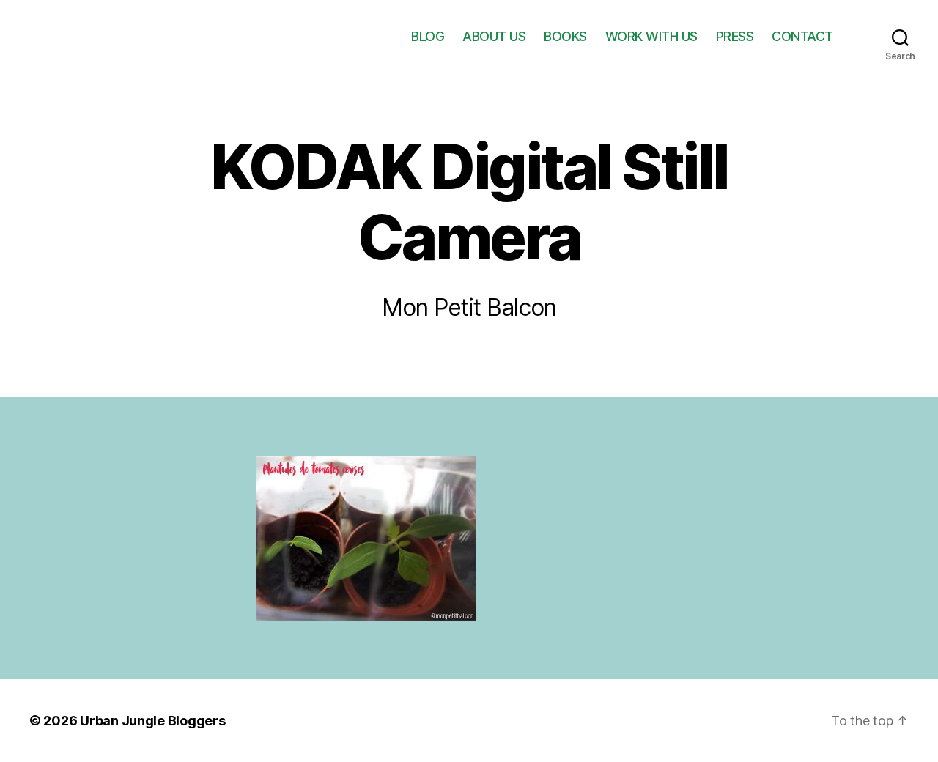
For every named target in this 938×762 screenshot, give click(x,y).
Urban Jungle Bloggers (152, 720)
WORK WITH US (651, 36)
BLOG (427, 36)
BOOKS (565, 36)
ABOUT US (493, 36)
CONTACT (802, 36)
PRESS (735, 36)
